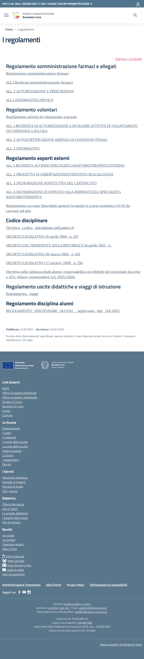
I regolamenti (10, 460)
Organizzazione (11, 451)
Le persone (9, 437)
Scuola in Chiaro (12, 402)
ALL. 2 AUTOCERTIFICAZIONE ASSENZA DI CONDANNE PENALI (56, 139)
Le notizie (8, 535)
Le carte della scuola (15, 446)
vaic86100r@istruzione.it (93, 608)
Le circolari (8, 540)
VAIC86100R (85, 623)
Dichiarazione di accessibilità (108, 584)
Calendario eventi (13, 544)
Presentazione (11, 428)
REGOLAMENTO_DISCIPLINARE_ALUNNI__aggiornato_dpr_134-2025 (62, 311)
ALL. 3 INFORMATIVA (22, 148)
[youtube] (24, 592)
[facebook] (19, 592)
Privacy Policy (75, 584)
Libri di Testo (9, 509)
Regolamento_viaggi (22, 294)
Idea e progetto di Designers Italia (121, 644)
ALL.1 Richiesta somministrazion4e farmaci (39, 82)
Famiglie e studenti (14, 482)
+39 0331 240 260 (58, 608)
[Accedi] (138, 4)
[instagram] (29, 592)
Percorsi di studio (12, 486)
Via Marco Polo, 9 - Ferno (77, 604)
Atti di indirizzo (11, 522)
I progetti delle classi (15, 518)
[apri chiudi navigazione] (6, 15)
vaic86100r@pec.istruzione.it (91, 612)
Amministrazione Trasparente (21, 584)
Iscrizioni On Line (12, 406)
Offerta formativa (13, 504)
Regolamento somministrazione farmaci (37, 73)
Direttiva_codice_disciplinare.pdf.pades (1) (40, 228)
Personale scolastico (15, 477)
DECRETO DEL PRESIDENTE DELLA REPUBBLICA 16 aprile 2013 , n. (59, 245)
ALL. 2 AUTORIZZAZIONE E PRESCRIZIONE (40, 91)
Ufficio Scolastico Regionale (19, 393)
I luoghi (6, 433)
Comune (7, 415)
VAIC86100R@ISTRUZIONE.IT (75, 4)
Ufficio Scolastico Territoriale (19, 397)
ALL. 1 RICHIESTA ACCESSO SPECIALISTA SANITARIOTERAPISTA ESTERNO (65, 165)
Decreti (6, 464)
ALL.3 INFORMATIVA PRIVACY (29, 100)
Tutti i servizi (9, 491)
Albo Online (9, 549)
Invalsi (6, 411)
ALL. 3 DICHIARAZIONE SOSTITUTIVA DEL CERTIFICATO (51, 183)
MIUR (5, 388)
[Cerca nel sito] (135, 15)
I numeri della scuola (15, 442)
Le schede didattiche (15, 513)
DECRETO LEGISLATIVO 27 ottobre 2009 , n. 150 (44, 263)
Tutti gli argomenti (13, 574)
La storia (7, 455)
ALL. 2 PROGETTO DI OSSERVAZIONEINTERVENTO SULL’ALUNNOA (59, 174)
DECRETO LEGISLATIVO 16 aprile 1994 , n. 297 (42, 236)
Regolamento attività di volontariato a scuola (41, 117)
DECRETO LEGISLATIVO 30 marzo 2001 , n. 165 (43, 254)
